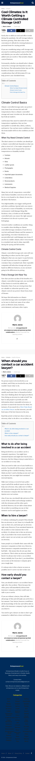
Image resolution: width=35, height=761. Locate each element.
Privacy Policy (18, 753)
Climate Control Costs (16, 90)
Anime (9, 699)
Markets (17, 727)
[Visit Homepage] (17, 3)
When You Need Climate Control (18, 88)
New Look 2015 (17, 733)
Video (26, 734)
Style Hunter (26, 720)
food (17, 699)
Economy (9, 724)
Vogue (26, 736)
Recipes (26, 704)
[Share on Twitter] (20, 30)
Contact (27, 753)
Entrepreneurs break (9, 732)
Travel (26, 729)
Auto (8, 701)
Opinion (17, 739)
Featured (8, 738)
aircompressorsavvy (10, 330)
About (9, 753)
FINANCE (8, 740)
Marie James (7, 26)
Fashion (8, 735)
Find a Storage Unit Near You (17, 92)
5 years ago (17, 26)
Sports (26, 711)
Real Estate (26, 701)
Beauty (9, 704)
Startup (26, 713)
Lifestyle (8, 8)
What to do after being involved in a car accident (17, 430)
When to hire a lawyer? (11, 433)
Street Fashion (26, 716)
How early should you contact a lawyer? (17, 435)
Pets (17, 741)
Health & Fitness (16, 357)
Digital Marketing (8, 720)
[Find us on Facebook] (31, 753)
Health (17, 708)
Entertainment (9, 729)
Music (17, 730)
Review (26, 706)
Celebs (9, 711)
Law (17, 722)
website (26, 739)
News (17, 736)
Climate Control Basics (12, 86)
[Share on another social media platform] (29, 30)
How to (17, 717)
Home (2, 8)
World (26, 741)
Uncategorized (27, 731)
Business (8, 706)
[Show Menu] (2, 3)
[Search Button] (33, 3)
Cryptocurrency (10, 717)
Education (9, 726)
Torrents (26, 726)
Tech (26, 724)
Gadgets (17, 704)
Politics (26, 699)
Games (17, 706)
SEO (26, 708)
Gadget (17, 701)
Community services (8, 714)
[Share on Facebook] (11, 30)
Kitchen (17, 720)
